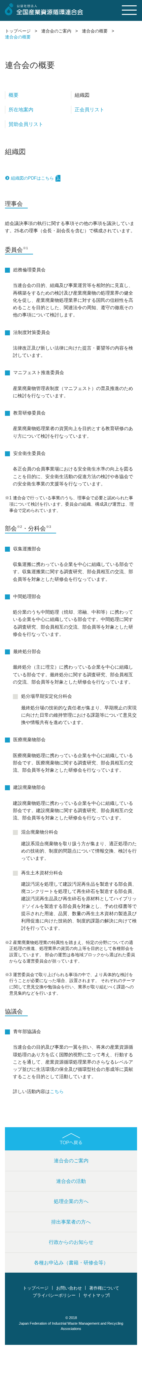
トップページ (36, 1288)
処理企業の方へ (71, 1201)
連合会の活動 (71, 1181)
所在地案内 (21, 109)
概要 (13, 95)
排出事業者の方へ (71, 1222)
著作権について (104, 1288)
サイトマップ (96, 1295)
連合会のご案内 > (59, 31)
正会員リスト (89, 109)
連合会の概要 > (98, 31)
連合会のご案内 (71, 1160)
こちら (57, 1091)
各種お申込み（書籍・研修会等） (71, 1262)
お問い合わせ (69, 1288)
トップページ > (21, 31)
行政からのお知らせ (71, 1242)
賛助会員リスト (26, 124)
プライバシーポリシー (54, 1295)
